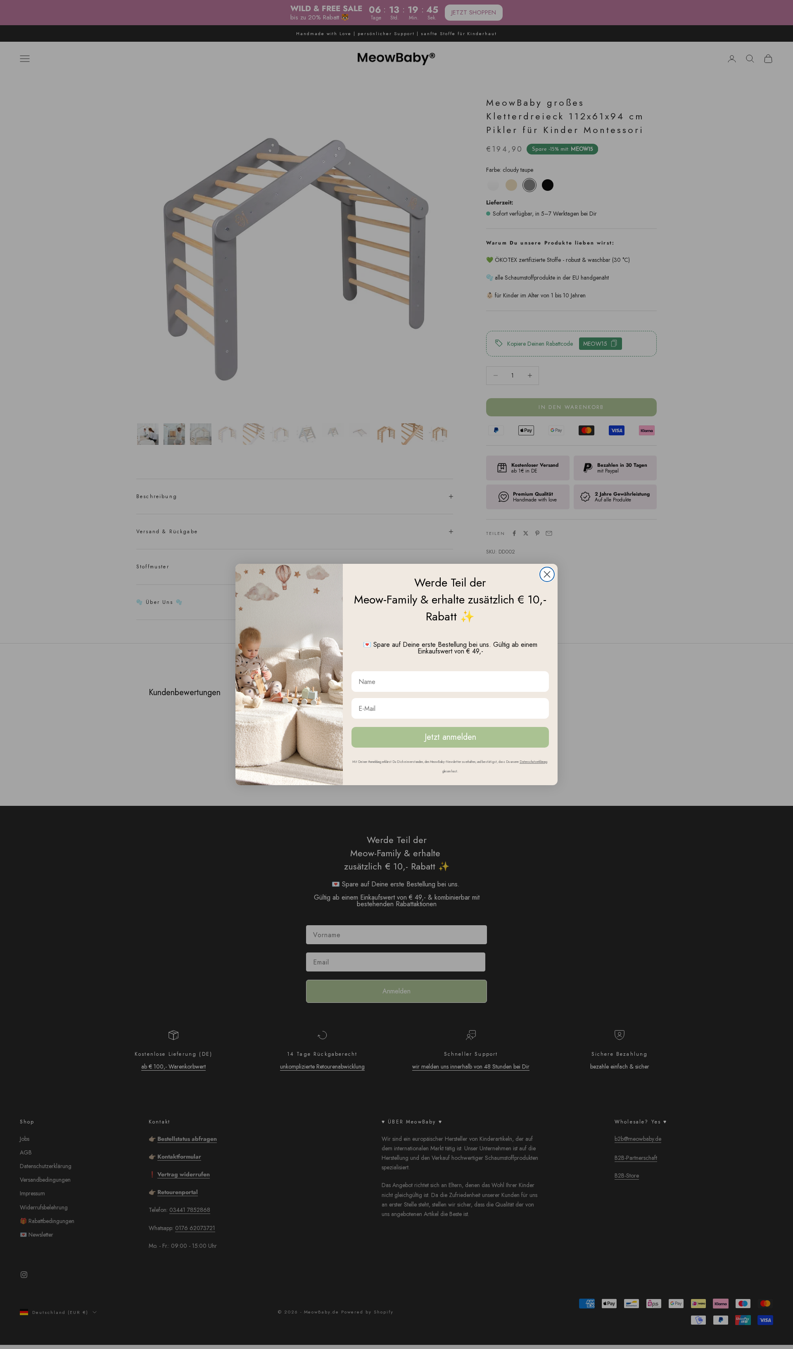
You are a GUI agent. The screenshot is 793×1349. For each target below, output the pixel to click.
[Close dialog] (547, 574)
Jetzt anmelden (450, 737)
